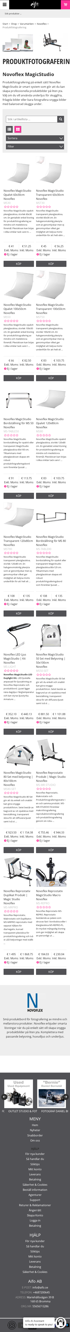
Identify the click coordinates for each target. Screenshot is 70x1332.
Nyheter (35, 1130)
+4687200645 (41, 1292)
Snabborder (35, 1135)
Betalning (35, 1179)
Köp (18, 264)
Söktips (35, 1164)
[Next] (66, 1097)
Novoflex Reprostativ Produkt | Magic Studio (51, 775)
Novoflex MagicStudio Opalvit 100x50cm (17, 307)
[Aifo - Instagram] (7, 1325)
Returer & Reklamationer (35, 1205)
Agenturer (35, 1195)
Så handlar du (35, 1159)
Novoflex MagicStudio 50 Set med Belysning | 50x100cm (50, 658)
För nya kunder (35, 1154)
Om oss (35, 1140)
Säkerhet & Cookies (35, 1185)
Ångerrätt (35, 1210)
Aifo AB (35, 1281)
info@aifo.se (40, 1287)
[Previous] (4, 1097)
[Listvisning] (9, 129)
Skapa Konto (35, 1215)
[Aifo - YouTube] (17, 1325)
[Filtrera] (60, 119)
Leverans (35, 1174)
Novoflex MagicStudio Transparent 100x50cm (50, 307)
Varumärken (27, 23)
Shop (14, 23)
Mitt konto (35, 1169)
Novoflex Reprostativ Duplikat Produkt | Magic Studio (17, 895)
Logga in (35, 1220)
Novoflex (42, 23)
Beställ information (35, 1190)
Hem (35, 1125)
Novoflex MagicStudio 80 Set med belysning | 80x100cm (18, 777)
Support (35, 1200)
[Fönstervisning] (17, 129)
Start (5, 23)
